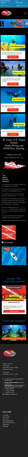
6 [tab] (13, 268)
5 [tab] (11, 268)
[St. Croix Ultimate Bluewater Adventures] (12, 13)
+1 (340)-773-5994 (9, 390)
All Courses (6, 419)
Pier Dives (5, 426)
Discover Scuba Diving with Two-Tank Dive (14, 338)
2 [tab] (5, 268)
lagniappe (18, 195)
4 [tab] (9, 268)
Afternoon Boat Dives (8, 422)
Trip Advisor (7, 209)
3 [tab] (7, 268)
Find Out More (14, 311)
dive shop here (21, 207)
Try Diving (5, 415)
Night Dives (6, 424)
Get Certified (6, 417)
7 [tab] (15, 268)
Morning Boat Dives (8, 421)
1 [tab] (2, 268)
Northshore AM (14, 302)
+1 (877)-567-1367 (9, 392)
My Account (4, 5)
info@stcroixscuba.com (11, 394)
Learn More (13, 57)
